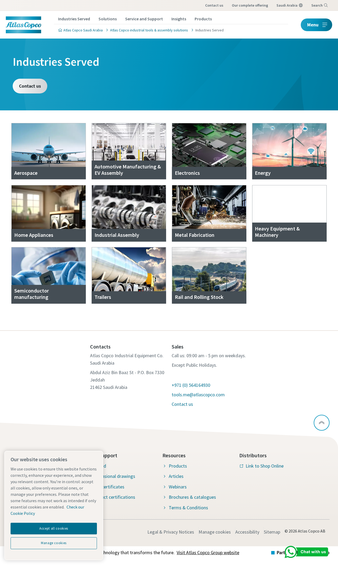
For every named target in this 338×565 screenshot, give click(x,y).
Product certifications (113, 497)
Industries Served (74, 18)
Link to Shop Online (265, 466)
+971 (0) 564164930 (191, 385)
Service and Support (144, 18)
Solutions (107, 18)
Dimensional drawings (113, 476)
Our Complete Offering (250, 5)
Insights (178, 18)
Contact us (214, 5)
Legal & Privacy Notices (170, 532)
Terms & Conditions (188, 508)
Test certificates (108, 487)
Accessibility (247, 532)
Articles (176, 476)
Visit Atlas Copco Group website (208, 552)
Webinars (178, 487)
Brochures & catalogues (192, 497)
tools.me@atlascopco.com (198, 395)
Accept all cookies (53, 528)
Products (203, 18)
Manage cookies (215, 532)
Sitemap (272, 532)
